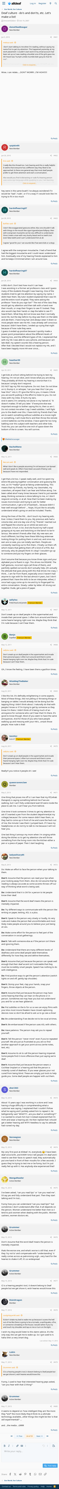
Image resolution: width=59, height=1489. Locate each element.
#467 (56, 610)
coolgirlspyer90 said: (11, 1315)
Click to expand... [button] (29, 65)
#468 (56, 645)
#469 (56, 691)
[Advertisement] (29, 104)
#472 (56, 865)
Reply (55, 138)
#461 (56, 37)
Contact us (6, 1486)
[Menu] (4, 3)
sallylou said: (8, 650)
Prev (20, 1436)
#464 (56, 280)
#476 (56, 1237)
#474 (56, 1147)
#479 (56, 1362)
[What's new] (50, 3)
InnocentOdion (9, 20)
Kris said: (6, 161)
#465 (56, 370)
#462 (56, 155)
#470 (56, 746)
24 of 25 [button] (29, 1436)
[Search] (55, 3)
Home (49, 1486)
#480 (56, 1406)
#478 (56, 1310)
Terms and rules (19, 1486)
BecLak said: (8, 462)
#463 (56, 218)
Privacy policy (33, 1486)
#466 (56, 457)
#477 (56, 1281)
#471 (56, 792)
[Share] (51, 37)
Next (38, 1436)
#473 (56, 1098)
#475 (56, 1188)
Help (43, 1486)
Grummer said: (9, 1367)
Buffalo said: (8, 223)
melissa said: (8, 42)
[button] (4, 1446)
